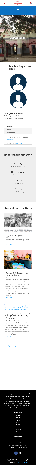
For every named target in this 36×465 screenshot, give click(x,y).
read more (8, 244)
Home (18, 415)
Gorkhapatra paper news (14, 235)
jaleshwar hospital (13, 237)
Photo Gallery (18, 422)
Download (9, 139)
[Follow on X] (20, 453)
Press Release (10, 132)
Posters (18, 427)
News (18, 432)
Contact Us (18, 429)
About (18, 418)
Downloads (9, 126)
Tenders (9, 129)
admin (9, 277)
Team (18, 420)
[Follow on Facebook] (16, 453)
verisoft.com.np (23, 462)
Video (18, 425)
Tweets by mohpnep (10, 346)
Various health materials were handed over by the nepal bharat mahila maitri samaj (16, 273)
